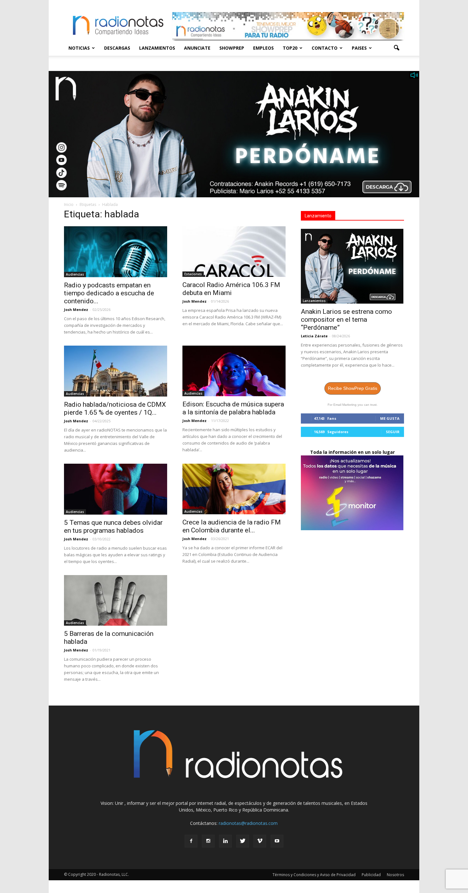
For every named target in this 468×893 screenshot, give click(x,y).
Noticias (79, 48)
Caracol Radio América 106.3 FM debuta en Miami (231, 289)
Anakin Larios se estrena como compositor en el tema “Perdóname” (346, 319)
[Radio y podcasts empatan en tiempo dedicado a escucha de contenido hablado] (115, 251)
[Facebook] (191, 841)
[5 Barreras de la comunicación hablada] (115, 600)
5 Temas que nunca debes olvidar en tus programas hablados (113, 526)
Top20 (290, 48)
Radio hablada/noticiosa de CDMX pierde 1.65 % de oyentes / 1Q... (115, 408)
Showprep (231, 48)
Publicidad (371, 874)
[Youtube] (277, 841)
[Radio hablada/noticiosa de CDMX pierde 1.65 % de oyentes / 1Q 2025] (115, 371)
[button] (396, 48)
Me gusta (390, 418)
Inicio (69, 204)
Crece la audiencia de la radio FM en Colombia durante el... (231, 526)
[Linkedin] (225, 841)
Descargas (117, 48)
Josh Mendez (76, 309)
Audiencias (75, 274)
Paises (359, 48)
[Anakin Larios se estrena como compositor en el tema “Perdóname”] (352, 266)
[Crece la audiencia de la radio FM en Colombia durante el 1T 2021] (234, 489)
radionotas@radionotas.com (248, 823)
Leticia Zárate (314, 336)
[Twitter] (242, 841)
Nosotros (395, 874)
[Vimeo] (259, 841)
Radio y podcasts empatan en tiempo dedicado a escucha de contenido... (109, 293)
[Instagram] (208, 841)
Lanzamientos (157, 48)
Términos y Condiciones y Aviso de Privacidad (314, 874)
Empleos (263, 48)
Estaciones (193, 274)
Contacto (324, 48)
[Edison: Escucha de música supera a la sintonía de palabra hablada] (234, 371)
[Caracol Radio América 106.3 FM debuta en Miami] (234, 251)
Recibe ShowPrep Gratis (352, 388)
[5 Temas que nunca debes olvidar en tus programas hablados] (115, 489)
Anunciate (197, 48)
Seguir (393, 431)
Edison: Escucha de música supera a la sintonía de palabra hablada (233, 408)
